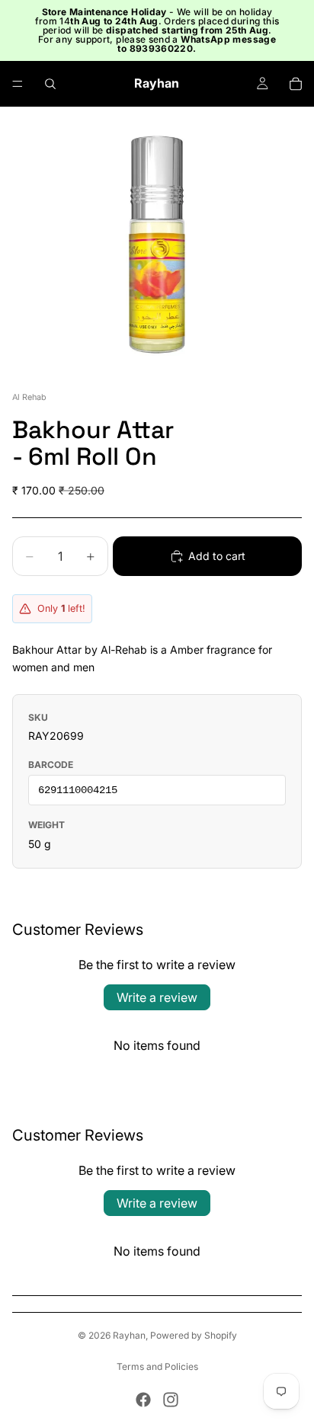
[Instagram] (171, 1399)
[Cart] (295, 84)
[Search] (50, 84)
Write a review (157, 997)
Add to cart (216, 555)
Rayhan (129, 1335)
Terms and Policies (157, 1366)
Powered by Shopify (193, 1335)
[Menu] (17, 83)
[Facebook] (143, 1399)
